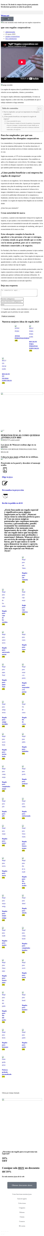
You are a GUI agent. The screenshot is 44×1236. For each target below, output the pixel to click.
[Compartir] (6, 1231)
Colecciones (22, 1203)
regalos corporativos (12, 36)
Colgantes (22, 1208)
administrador (10, 32)
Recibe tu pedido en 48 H (12, 503)
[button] (22, 12)
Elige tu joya (7, 477)
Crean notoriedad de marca (14, 121)
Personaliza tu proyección (13, 490)
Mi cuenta (22, 1226)
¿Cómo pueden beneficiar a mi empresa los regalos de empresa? (20, 118)
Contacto (22, 1221)
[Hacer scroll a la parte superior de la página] (1, 1087)
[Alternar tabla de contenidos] (38, 109)
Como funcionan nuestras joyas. (22, 1194)
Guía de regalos (22, 1199)
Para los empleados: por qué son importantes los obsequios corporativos (21, 113)
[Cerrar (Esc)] (8, 1231)
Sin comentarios (11, 38)
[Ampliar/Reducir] (1, 1231)
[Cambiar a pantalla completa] (4, 1231)
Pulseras (22, 1212)
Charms (22, 1217)
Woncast (5, 15)
